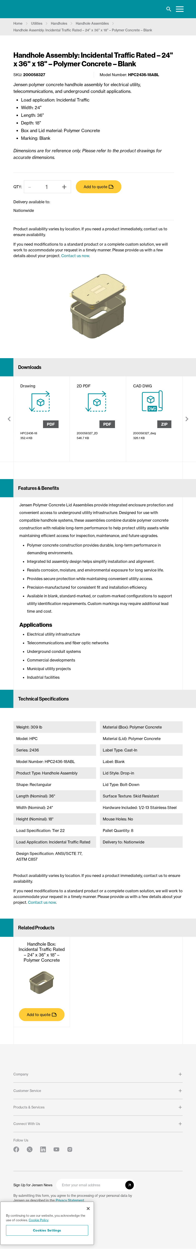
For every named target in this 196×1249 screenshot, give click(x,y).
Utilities (36, 23)
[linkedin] (43, 1149)
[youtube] (56, 1149)
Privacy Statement (70, 1200)
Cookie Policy (39, 1220)
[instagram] (70, 1149)
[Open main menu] (179, 9)
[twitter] (29, 1149)
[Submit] (129, 1185)
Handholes (59, 23)
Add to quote (95, 186)
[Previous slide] (9, 419)
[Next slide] (187, 419)
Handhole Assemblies (92, 23)
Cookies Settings (47, 1230)
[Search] (168, 9)
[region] (47, 1223)
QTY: (17, 186)
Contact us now (75, 255)
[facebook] (16, 1149)
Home (17, 23)
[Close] (88, 1208)
